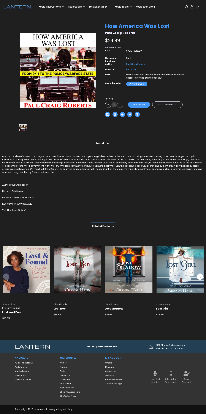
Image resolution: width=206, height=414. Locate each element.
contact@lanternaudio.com (101, 346)
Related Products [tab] (103, 226)
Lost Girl (162, 308)
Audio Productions (50, 6)
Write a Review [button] (112, 47)
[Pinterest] (137, 114)
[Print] (122, 114)
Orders (108, 362)
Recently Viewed (113, 379)
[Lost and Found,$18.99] (26, 269)
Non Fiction (65, 375)
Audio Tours (122, 6)
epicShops (68, 409)
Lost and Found (13, 312)
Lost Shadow (114, 308)
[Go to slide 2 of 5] (200, 276)
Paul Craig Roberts (135, 64)
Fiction (63, 371)
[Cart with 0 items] (197, 7)
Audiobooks (75, 6)
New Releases (67, 387)
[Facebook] (107, 114)
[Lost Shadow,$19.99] (128, 269)
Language (65, 379)
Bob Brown (131, 69)
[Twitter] (129, 114)
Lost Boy (60, 308)
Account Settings (113, 383)
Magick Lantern (98, 6)
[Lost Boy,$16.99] (77, 269)
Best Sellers (65, 383)
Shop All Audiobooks (70, 391)
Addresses (110, 371)
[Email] (115, 114)
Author (63, 362)
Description (103, 143)
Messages (110, 367)
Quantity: (109, 98)
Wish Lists (109, 375)
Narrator (64, 367)
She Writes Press (68, 396)
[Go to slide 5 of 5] (6, 276)
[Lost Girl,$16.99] (180, 269)
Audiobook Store (145, 6)
